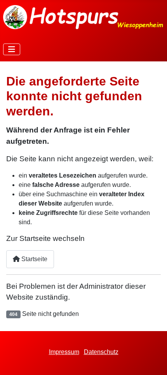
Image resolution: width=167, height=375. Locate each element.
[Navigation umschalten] (11, 49)
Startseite (33, 259)
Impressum (64, 352)
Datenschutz (101, 352)
